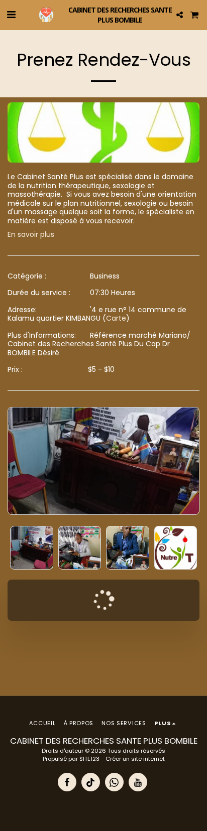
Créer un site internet (135, 759)
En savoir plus (31, 234)
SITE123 (89, 759)
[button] (11, 14)
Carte (116, 318)
